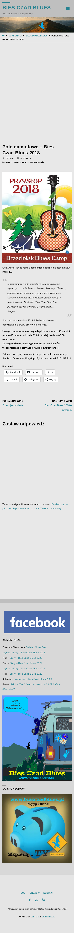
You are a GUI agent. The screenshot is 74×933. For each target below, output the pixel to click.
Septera (35, 917)
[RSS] (43, 899)
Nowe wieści (15, 36)
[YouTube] (36, 899)
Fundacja (34, 893)
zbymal (6, 652)
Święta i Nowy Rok (36, 647)
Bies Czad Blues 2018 (36, 36)
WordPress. (48, 917)
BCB (23, 893)
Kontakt (48, 893)
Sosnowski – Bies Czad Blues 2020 (33, 679)
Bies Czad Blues (26, 8)
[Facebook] (30, 899)
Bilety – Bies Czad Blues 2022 (28, 652)
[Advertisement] (37, 92)
